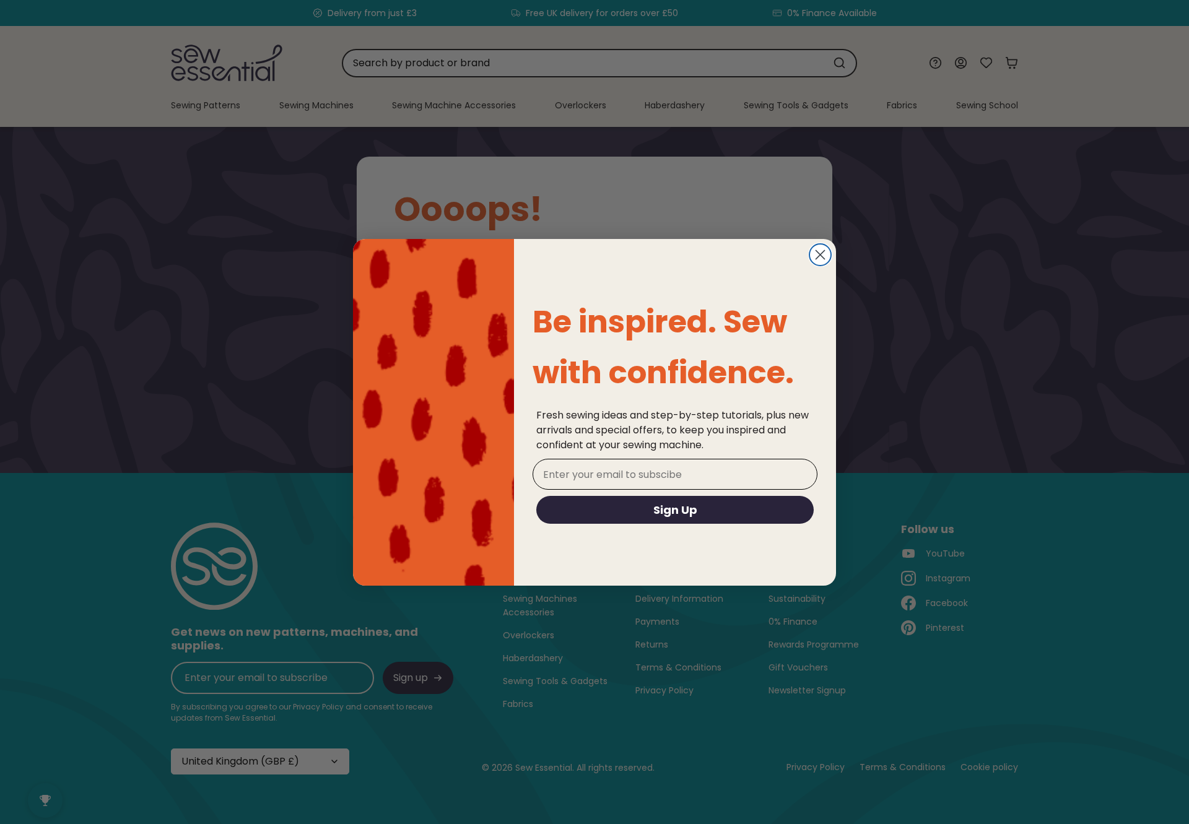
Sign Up (675, 510)
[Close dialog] (820, 255)
